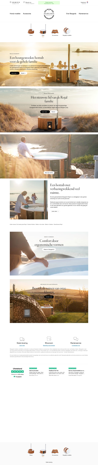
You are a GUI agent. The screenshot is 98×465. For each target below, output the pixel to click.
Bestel (22, 73)
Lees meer (14, 73)
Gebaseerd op (17, 374)
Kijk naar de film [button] (49, 172)
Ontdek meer (49, 297)
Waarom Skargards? (49, 249)
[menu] (15, 13)
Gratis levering (49, 462)
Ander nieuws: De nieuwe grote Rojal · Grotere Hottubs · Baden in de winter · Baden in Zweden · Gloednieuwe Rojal (36, 224)
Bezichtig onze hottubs (49, 345)
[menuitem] (31, 31)
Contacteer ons (76, 345)
